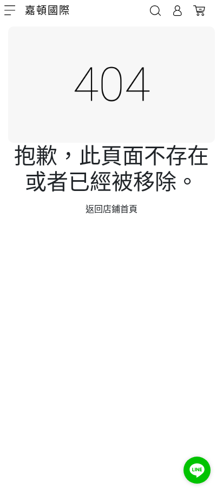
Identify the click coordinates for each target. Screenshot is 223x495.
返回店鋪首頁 (111, 209)
